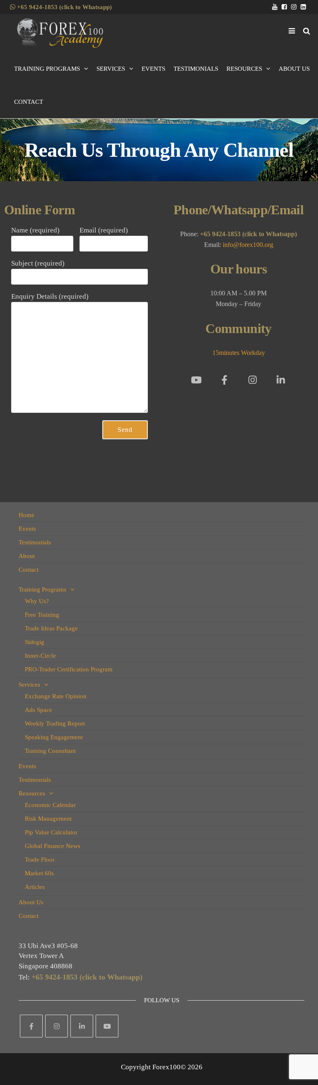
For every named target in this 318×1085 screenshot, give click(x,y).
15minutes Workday (238, 352)
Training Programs (47, 68)
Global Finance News (52, 846)
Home (26, 515)
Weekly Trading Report (55, 723)
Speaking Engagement (54, 737)
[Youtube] (196, 379)
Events (153, 68)
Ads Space (38, 710)
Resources (244, 68)
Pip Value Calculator (51, 832)
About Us (294, 68)
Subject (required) (38, 263)
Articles (35, 887)
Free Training (42, 614)
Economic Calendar (50, 805)
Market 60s (39, 873)
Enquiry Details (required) (50, 296)
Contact (28, 101)
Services (110, 68)
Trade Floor (40, 859)
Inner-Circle (40, 655)
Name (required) (35, 230)
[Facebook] (31, 1026)
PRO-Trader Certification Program (69, 669)
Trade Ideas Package (51, 628)
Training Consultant (50, 750)
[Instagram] (252, 379)
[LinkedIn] (81, 1026)
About (27, 556)
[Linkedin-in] (280, 379)
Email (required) (104, 230)
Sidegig (34, 642)
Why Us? (37, 601)
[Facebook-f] (224, 379)
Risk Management (48, 818)
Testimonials (195, 68)
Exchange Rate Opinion (56, 696)
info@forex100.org (248, 244)
